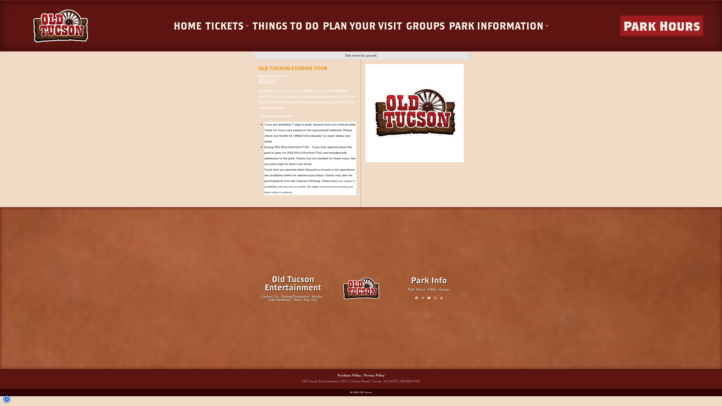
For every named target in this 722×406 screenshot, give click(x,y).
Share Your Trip (305, 300)
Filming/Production (295, 296)
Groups (444, 289)
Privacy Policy (374, 375)
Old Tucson (268, 82)
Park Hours (416, 289)
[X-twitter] (422, 298)
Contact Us (269, 296)
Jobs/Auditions (280, 300)
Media (317, 296)
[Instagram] (435, 298)
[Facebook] (416, 298)
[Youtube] (429, 298)
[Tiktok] (441, 298)
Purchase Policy (349, 375)
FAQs (432, 289)
